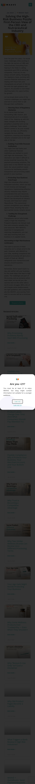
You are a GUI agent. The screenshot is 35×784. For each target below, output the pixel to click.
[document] (17, 392)
